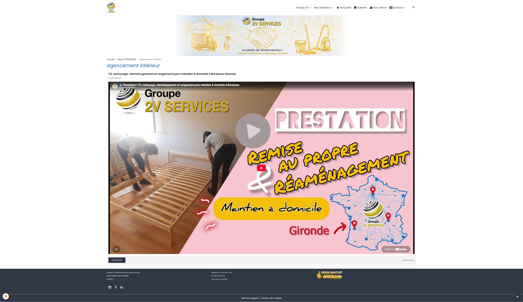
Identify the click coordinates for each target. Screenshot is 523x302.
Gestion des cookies (271, 298)
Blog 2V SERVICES (127, 59)
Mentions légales (250, 298)
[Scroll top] (517, 296)
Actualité (345, 7)
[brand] (111, 7)
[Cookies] (6, 296)
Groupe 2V (302, 7)
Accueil (110, 59)
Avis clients (380, 7)
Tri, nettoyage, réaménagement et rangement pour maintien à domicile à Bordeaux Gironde (172, 74)
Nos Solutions (323, 7)
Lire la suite (117, 260)
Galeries (362, 7)
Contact (398, 7)
